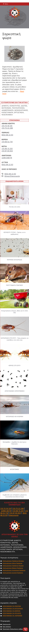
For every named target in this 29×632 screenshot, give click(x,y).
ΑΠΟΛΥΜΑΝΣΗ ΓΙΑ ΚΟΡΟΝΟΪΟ (12, 615)
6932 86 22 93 (7, 135)
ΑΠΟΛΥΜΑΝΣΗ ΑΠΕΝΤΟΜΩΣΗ (14, 391)
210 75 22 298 (7, 128)
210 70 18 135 (7, 126)
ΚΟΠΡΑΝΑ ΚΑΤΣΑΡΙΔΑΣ (14, 260)
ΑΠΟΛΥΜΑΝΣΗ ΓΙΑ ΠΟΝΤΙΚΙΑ (12, 606)
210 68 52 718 (7, 142)
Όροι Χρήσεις (7, 626)
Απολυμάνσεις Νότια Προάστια (12, 563)
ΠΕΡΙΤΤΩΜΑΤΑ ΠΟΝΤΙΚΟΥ (14, 285)
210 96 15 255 (7, 149)
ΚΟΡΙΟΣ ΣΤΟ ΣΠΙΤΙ (14, 365)
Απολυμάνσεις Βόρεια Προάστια (13, 568)
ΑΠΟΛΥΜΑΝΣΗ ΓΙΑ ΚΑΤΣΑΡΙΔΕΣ (13, 608)
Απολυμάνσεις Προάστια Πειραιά (13, 565)
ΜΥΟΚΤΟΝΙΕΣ (14, 469)
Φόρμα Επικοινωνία (12, 176)
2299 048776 (7, 158)
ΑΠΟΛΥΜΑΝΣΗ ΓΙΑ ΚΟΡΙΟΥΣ (11, 611)
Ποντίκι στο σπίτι (14, 207)
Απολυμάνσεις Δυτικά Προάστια (13, 573)
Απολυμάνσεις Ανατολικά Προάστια (14, 570)
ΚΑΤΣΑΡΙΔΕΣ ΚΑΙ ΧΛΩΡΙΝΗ (14, 416)
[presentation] (14, 194)
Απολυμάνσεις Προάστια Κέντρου (13, 561)
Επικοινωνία (13, 515)
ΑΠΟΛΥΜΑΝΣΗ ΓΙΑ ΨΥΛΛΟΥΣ (12, 613)
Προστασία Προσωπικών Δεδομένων (14, 629)
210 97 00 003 (7, 151)
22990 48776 (6, 511)
